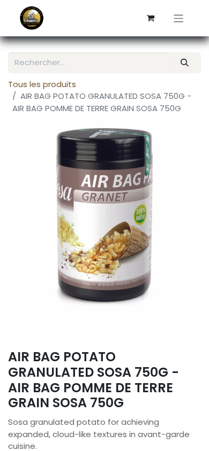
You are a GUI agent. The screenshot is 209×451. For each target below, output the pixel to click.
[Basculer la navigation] (179, 18)
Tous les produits (42, 84)
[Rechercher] (185, 62)
